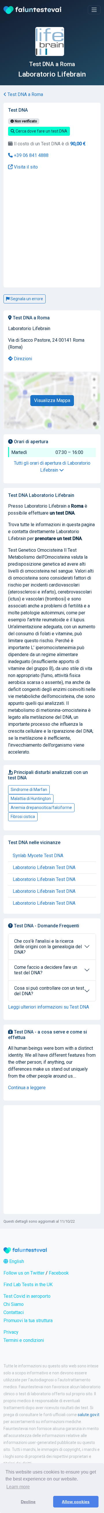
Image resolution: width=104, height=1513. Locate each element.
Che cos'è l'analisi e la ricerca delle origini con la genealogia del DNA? (48, 946)
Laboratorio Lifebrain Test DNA (44, 867)
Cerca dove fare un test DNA (41, 131)
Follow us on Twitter (23, 1273)
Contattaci (13, 1312)
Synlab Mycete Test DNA (38, 855)
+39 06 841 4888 (31, 155)
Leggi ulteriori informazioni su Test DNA (48, 1007)
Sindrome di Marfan (29, 789)
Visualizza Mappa (52, 400)
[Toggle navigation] (94, 10)
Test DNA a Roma (24, 94)
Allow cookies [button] (76, 1501)
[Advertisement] (52, 193)
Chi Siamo (13, 1304)
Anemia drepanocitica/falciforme (41, 807)
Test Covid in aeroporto (27, 1296)
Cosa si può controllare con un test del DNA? (49, 990)
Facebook (59, 1273)
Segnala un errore (26, 298)
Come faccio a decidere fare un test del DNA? (45, 970)
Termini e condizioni (23, 1340)
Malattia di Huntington (31, 798)
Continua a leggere (27, 1087)
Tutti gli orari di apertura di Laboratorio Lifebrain (52, 466)
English (16, 1261)
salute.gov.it (88, 1414)
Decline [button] (28, 1501)
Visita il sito (25, 167)
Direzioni (22, 358)
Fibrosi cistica (23, 816)
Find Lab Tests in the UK (28, 1284)
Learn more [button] (18, 1486)
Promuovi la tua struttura (28, 1320)
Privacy (10, 1332)
